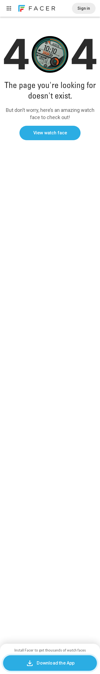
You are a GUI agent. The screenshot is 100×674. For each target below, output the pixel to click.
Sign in (84, 8)
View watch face (50, 132)
